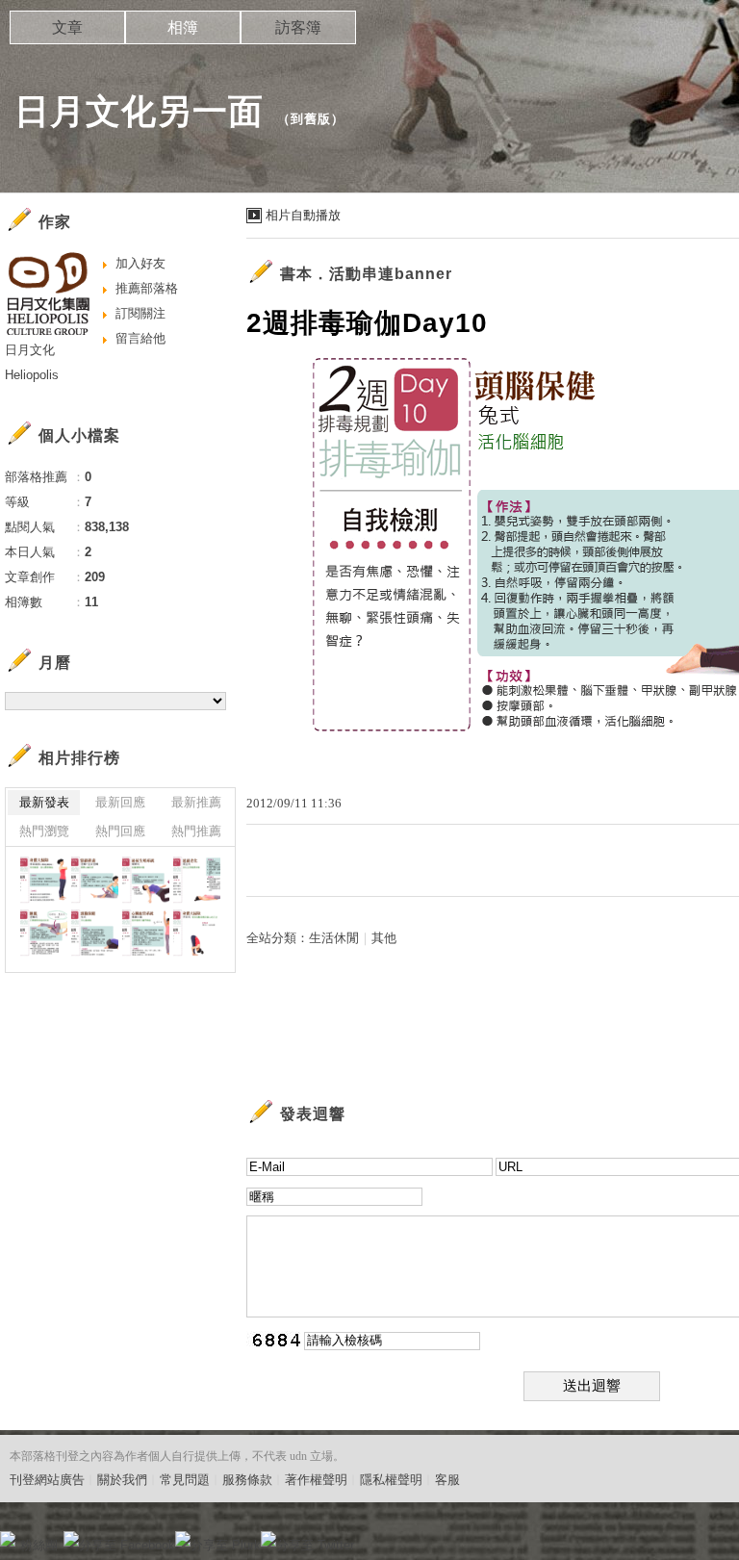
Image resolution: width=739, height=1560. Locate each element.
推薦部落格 (146, 288)
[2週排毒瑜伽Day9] (145, 933)
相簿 (182, 27)
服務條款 (247, 1479)
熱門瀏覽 (44, 831)
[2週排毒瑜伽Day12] (196, 880)
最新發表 (44, 802)
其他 (383, 938)
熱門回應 (120, 831)
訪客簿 (298, 27)
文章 (67, 27)
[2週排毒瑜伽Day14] (94, 880)
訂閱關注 (140, 313)
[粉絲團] (7, 1539)
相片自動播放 (303, 215)
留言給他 (140, 338)
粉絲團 (39, 1545)
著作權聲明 (316, 1479)
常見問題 (185, 1479)
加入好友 (140, 263)
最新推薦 (196, 802)
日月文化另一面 (139, 111)
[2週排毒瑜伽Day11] (43, 933)
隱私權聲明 (391, 1479)
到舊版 (311, 119)
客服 (447, 1479)
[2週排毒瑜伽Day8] (196, 933)
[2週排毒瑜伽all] (43, 880)
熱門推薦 (196, 831)
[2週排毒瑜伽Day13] (145, 880)
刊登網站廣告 (47, 1479)
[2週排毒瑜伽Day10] (94, 933)
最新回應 (120, 802)
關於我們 (122, 1479)
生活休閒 (334, 938)
